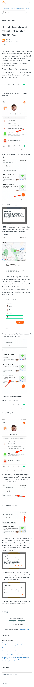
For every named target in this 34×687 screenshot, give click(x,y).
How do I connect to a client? (10, 651)
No (21, 621)
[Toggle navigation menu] (29, 3)
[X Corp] (5, 612)
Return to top (6, 635)
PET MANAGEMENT (28, 8)
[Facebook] (2, 612)
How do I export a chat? (9, 648)
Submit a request (24, 629)
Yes (13, 621)
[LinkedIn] (7, 612)
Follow (5, 44)
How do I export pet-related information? (14, 654)
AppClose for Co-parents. (15, 8)
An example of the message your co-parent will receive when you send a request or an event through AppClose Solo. (15, 659)
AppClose (4, 8)
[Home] (4, 2)
